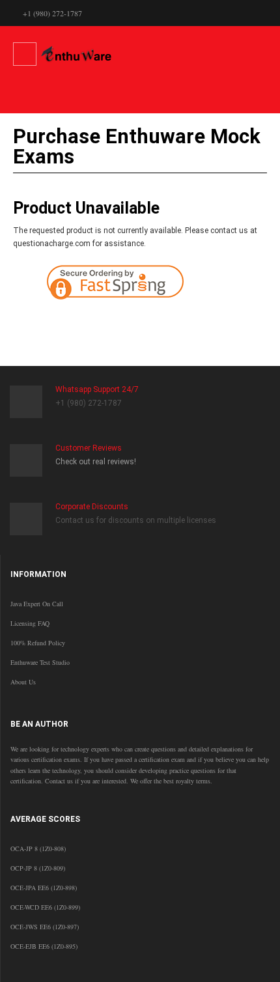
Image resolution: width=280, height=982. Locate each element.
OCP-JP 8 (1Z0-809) (37, 868)
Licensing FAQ (29, 623)
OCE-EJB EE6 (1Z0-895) (43, 946)
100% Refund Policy (37, 642)
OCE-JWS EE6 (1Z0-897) (44, 926)
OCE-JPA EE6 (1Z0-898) (43, 887)
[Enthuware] (76, 54)
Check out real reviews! (95, 461)
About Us (23, 681)
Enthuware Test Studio (40, 662)
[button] (197, 321)
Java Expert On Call (36, 603)
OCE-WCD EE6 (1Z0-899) (45, 907)
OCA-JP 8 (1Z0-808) (38, 848)
